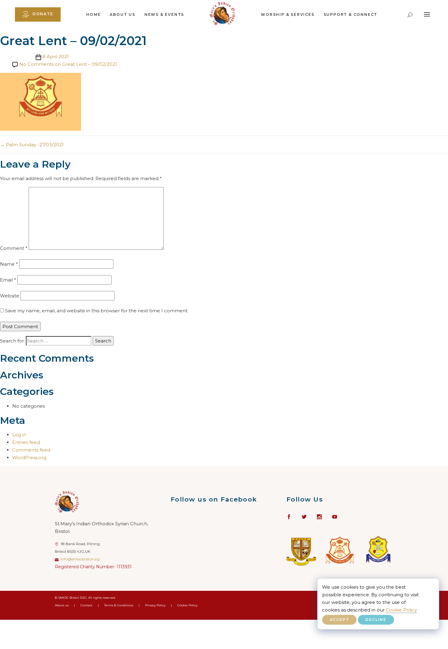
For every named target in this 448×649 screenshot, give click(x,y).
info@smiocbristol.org (80, 559)
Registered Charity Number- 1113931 (93, 566)
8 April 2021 (55, 56)
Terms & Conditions (118, 605)
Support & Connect (351, 14)
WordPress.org (29, 457)
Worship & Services (287, 14)
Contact (86, 605)
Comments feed (31, 450)
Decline (375, 619)
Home (93, 14)
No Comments (68, 64)
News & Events (164, 14)
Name (9, 264)
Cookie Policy (401, 610)
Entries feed (26, 442)
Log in (19, 435)
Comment (13, 248)
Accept (339, 619)
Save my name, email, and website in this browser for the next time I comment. (96, 311)
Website (9, 296)
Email (8, 280)
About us (122, 14)
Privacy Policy (155, 605)
